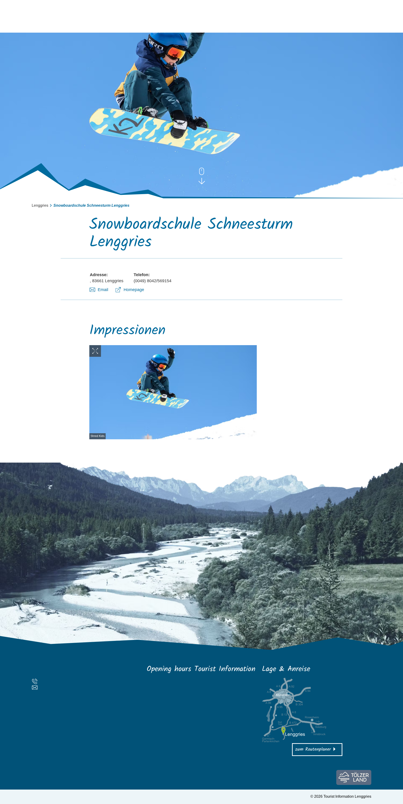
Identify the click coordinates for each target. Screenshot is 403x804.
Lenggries (40, 205)
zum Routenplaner (313, 749)
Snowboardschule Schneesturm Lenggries (91, 205)
